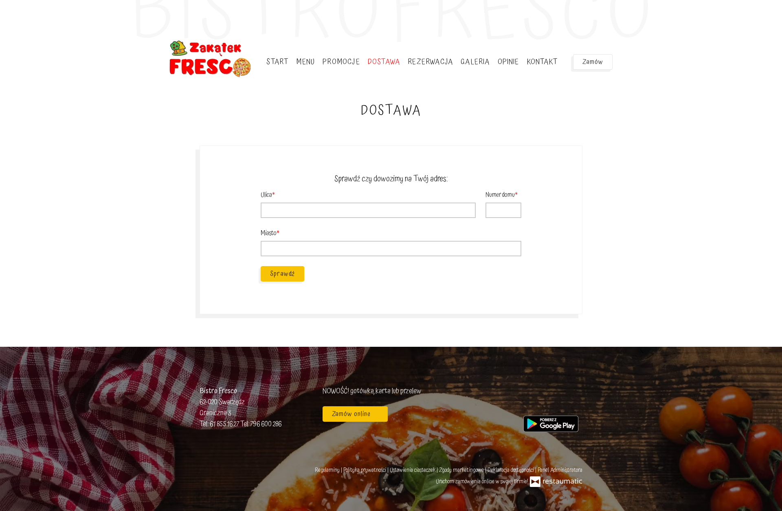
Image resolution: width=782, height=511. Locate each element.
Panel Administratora (560, 470)
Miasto (269, 233)
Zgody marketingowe (462, 470)
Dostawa (384, 62)
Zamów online (29, 14)
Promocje (341, 62)
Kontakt (542, 62)
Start (277, 62)
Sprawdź (282, 274)
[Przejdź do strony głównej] (210, 58)
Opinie (508, 62)
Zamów (592, 62)
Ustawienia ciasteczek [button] (413, 470)
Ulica (266, 194)
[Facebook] (529, 400)
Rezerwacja (430, 62)
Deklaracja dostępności (511, 470)
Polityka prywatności (365, 470)
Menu (305, 62)
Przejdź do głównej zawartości (48, 14)
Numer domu (500, 194)
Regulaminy (328, 470)
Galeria (475, 62)
